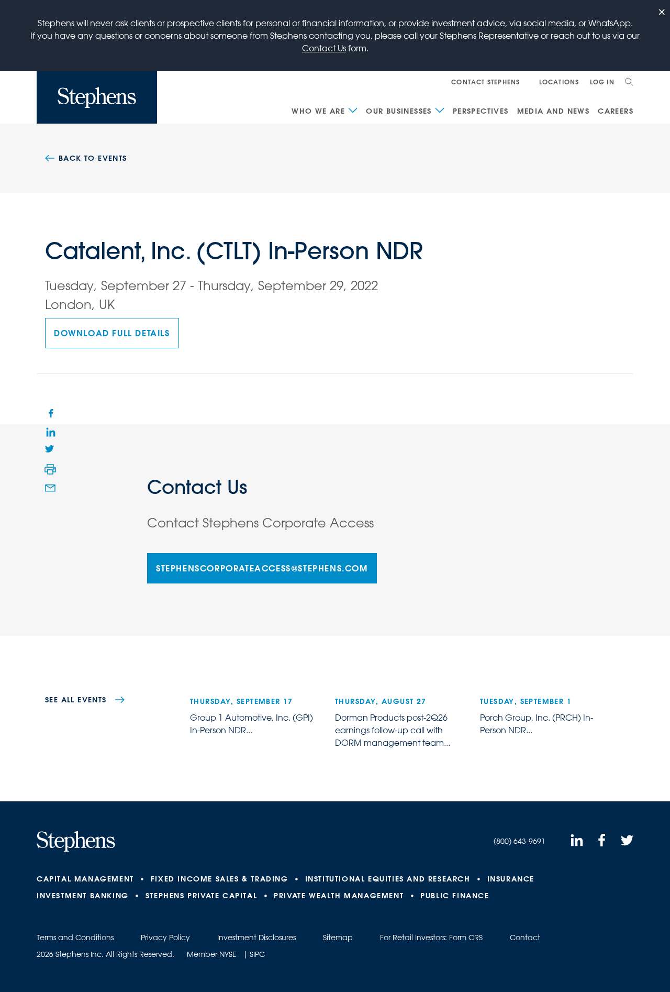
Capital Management (85, 879)
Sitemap (338, 937)
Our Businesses (399, 111)
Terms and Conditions (75, 937)
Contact (525, 937)
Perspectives (481, 111)
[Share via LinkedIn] (50, 431)
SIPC (257, 954)
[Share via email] (50, 488)
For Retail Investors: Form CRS (431, 937)
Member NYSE (212, 954)
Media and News (553, 111)
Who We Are (318, 111)
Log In (602, 82)
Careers (615, 111)
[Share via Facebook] (50, 412)
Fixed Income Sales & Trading (219, 879)
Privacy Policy (165, 937)
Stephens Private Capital (201, 895)
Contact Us (324, 48)
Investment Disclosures (256, 937)
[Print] (50, 469)
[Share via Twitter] (50, 450)
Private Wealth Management (339, 895)
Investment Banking (83, 895)
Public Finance (454, 895)
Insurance (510, 879)
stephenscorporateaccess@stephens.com (262, 568)
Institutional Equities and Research (388, 879)
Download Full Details (112, 332)
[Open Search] (629, 82)
